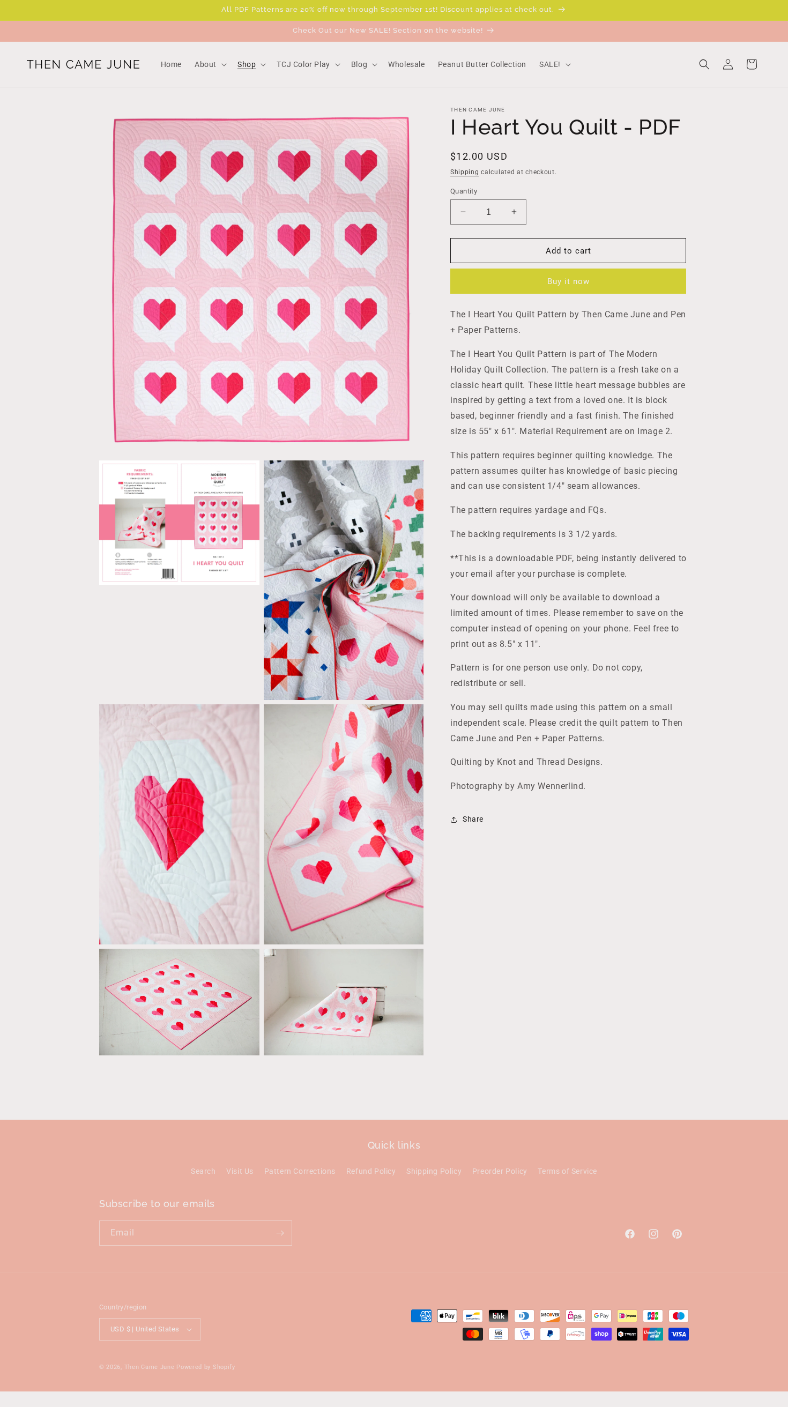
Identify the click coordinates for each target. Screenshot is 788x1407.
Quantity (463, 191)
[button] (209, 64)
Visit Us (240, 1171)
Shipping (464, 172)
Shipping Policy (434, 1171)
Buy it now (568, 281)
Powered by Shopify (205, 1367)
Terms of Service (567, 1171)
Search (203, 1171)
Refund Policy (371, 1171)
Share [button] (473, 819)
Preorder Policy (499, 1171)
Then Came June (149, 1367)
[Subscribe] (280, 1233)
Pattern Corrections (300, 1171)
